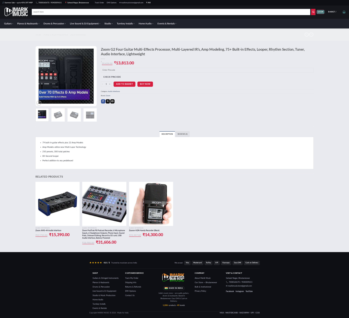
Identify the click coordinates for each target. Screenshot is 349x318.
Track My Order (131, 278)
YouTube (249, 291)
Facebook (230, 291)
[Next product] (307, 34)
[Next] (92, 76)
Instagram (240, 291)
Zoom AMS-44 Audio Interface (48, 231)
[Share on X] (108, 101)
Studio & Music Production (55, 34)
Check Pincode (112, 77)
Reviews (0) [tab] (183, 134)
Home (37, 34)
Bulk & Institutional (203, 287)
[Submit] (313, 12)
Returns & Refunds (133, 287)
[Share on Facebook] (103, 101)
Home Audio (145, 23)
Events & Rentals (166, 23)
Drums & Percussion (53, 23)
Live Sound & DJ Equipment (84, 23)
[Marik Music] (19, 12)
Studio (107, 23)
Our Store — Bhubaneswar (206, 283)
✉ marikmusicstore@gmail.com (131, 3)
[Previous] (40, 76)
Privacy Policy (200, 291)
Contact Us (130, 295)
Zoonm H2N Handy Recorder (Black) (144, 231)
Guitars (7, 23)
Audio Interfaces (77, 34)
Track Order (99, 3)
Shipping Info (130, 283)
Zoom (108, 95)
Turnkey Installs (125, 23)
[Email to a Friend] (112, 101)
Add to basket (124, 84)
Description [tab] (167, 134)
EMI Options (112, 3)
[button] (320, 12)
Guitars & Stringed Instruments (106, 278)
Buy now (145, 84)
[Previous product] (311, 34)
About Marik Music (203, 278)
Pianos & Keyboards (27, 23)
